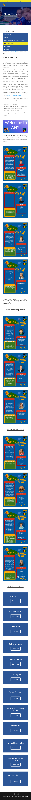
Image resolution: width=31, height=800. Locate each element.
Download (15, 601)
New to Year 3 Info (8, 43)
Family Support (7, 34)
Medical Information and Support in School (14, 40)
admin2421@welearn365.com (14, 95)
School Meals (7, 46)
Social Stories (7, 49)
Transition (6, 37)
